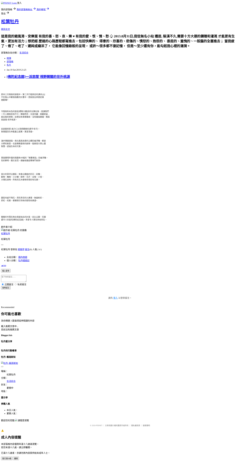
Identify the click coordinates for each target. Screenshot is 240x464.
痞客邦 (21, 249)
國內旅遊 (22, 257)
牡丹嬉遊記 (23, 260)
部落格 (10, 61)
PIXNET (99, 425)
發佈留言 (5, 288)
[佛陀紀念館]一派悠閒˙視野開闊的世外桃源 (38, 76)
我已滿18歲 (6, 458)
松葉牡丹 (10, 21)
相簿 (9, 58)
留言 (27, 249)
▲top (3, 265)
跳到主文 (5, 29)
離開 (16, 458)
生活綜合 (23, 53)
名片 (9, 65)
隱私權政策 (135, 425)
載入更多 (5, 271)
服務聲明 (146, 425)
